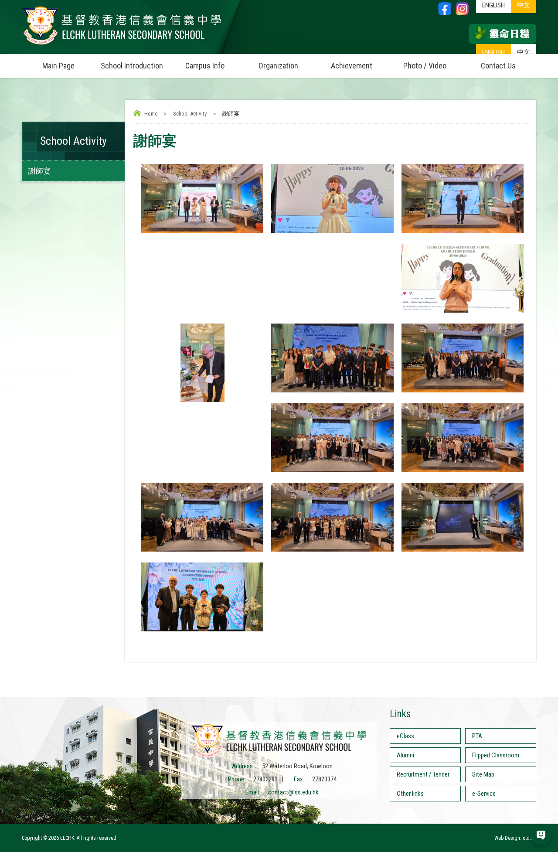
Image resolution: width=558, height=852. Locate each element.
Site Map (483, 774)
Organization (278, 65)
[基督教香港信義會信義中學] (122, 45)
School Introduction (132, 65)
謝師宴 (39, 171)
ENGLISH (493, 52)
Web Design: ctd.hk (515, 838)
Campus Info (205, 65)
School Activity (190, 113)
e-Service (484, 793)
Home (150, 113)
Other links (410, 793)
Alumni (405, 755)
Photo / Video (424, 65)
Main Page (58, 65)
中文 (523, 52)
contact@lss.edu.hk (293, 792)
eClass (405, 736)
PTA (477, 736)
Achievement (351, 65)
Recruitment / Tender (423, 774)
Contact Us (498, 65)
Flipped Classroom (495, 755)
